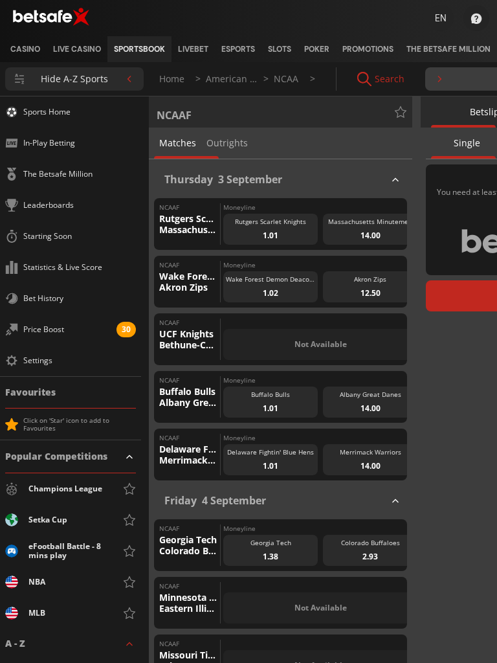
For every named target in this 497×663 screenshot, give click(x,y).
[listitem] (25, 49)
